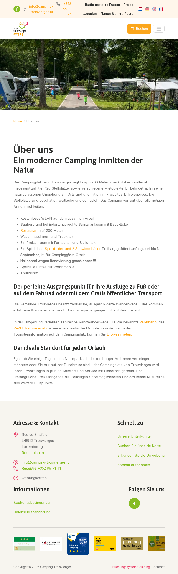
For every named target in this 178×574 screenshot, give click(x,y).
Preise (128, 4)
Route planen (33, 453)
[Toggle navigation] (159, 29)
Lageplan (89, 13)
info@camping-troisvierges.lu (45, 462)
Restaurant (29, 230)
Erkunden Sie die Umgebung (141, 455)
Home (17, 121)
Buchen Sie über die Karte (139, 446)
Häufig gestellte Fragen (102, 4)
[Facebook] (16, 9)
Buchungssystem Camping (131, 567)
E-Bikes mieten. (119, 334)
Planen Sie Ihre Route (116, 13)
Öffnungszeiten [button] (34, 478)
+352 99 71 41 (67, 9)
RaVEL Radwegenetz (30, 328)
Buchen (142, 29)
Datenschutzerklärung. (32, 512)
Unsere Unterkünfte (134, 436)
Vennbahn (148, 322)
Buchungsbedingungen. (32, 502)
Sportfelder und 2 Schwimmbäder (73, 248)
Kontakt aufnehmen (133, 465)
